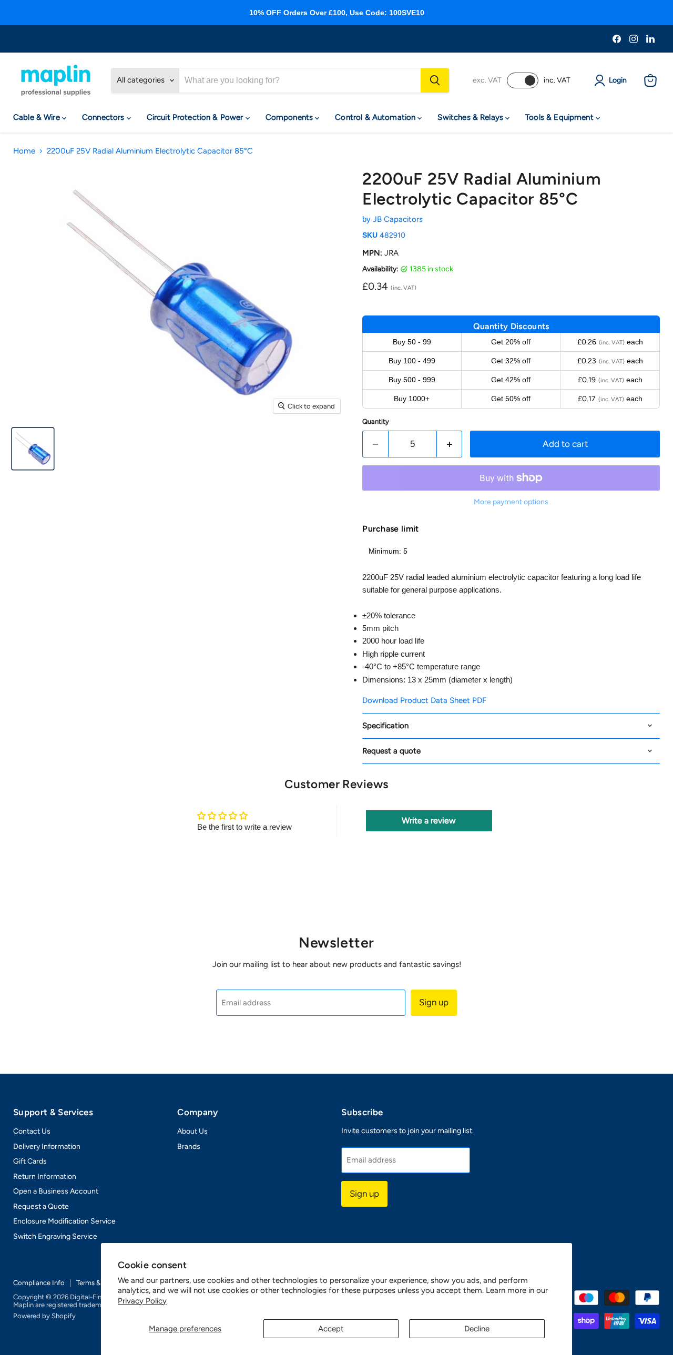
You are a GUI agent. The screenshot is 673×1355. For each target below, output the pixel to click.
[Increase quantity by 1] (450, 444)
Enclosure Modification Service (64, 1221)
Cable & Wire (37, 117)
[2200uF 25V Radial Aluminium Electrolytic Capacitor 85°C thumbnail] (33, 449)
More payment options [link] (511, 502)
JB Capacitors (398, 219)
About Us (192, 1131)
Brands (188, 1146)
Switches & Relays (471, 117)
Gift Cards (30, 1161)
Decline (477, 1328)
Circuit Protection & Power (196, 117)
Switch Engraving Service (55, 1236)
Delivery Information (46, 1146)
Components (290, 117)
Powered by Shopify (44, 1316)
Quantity (375, 421)
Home (24, 151)
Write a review (429, 821)
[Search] (435, 80)
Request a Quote (41, 1206)
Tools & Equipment (560, 117)
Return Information (44, 1176)
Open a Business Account (55, 1191)
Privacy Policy (142, 1301)
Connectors (104, 117)
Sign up (433, 1002)
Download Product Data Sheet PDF (424, 700)
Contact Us (31, 1131)
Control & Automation (376, 117)
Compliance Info (39, 1283)
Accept (331, 1328)
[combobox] (300, 80)
